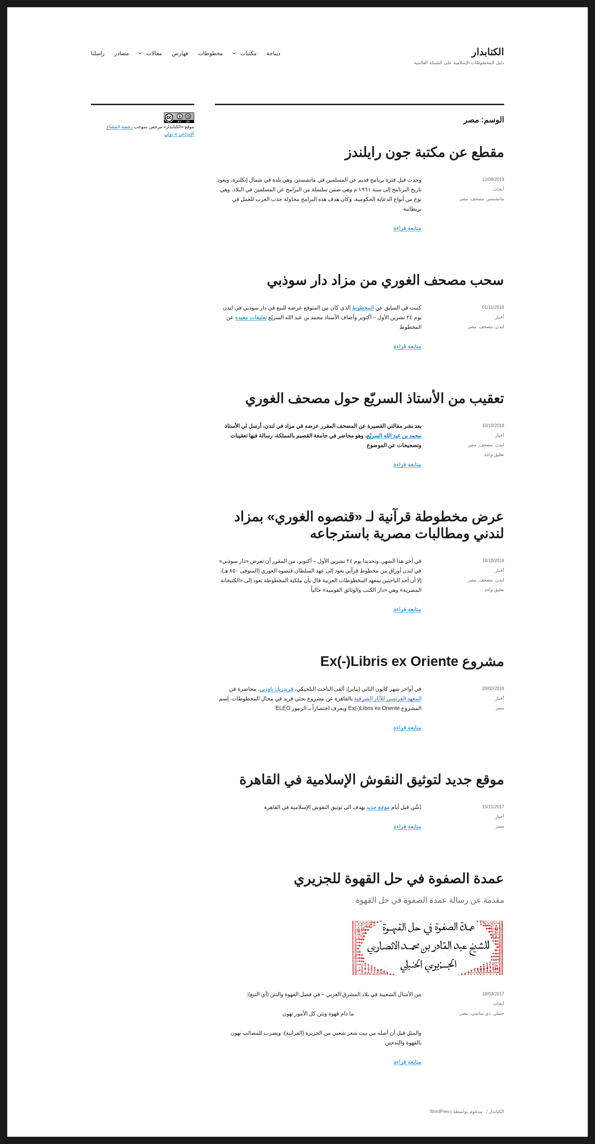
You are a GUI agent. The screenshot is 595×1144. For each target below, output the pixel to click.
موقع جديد (378, 807)
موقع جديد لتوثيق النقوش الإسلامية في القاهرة (371, 779)
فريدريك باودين (276, 689)
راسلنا (98, 53)
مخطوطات (210, 53)
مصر (463, 198)
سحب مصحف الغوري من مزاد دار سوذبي (385, 279)
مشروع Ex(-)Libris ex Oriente (412, 661)
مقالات (154, 53)
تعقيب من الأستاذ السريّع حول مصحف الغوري (374, 398)
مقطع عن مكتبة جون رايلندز (424, 152)
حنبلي (498, 1013)
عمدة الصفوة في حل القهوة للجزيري (399, 878)
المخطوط (363, 308)
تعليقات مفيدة (251, 317)
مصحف (477, 198)
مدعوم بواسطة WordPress (456, 1111)
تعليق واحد (494, 454)
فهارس (180, 53)
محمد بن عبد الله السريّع (394, 435)
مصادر (121, 53)
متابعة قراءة (407, 228)
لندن (499, 326)
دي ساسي (481, 1013)
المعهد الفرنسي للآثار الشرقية (387, 698)
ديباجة (273, 53)
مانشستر (495, 198)
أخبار (499, 317)
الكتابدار (488, 52)
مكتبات (248, 53)
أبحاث (498, 189)
